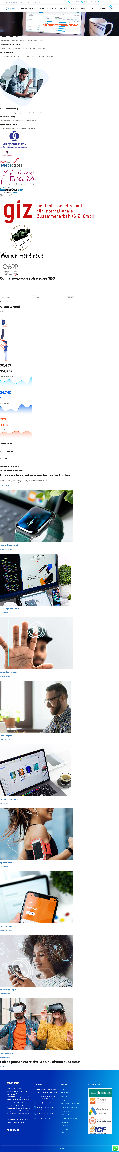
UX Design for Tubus (9, 609)
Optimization (7, 549)
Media (2, 549)
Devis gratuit (94, 8)
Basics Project (6, 926)
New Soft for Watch (9, 545)
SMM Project (6, 735)
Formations (74, 8)
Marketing (3, 676)
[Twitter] (28, 2)
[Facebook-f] (32, 2)
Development (4, 613)
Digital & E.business (28, 8)
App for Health (7, 862)
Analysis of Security (9, 672)
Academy (84, 8)
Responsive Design (9, 799)
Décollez (2, 1067)
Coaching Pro (51, 8)
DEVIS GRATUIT (5, 486)
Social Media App (8, 989)
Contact (103, 8)
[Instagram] (39, 2)
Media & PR (63, 8)
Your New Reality (8, 1053)
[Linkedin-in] (36, 2)
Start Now (70, 297)
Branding (41, 8)
